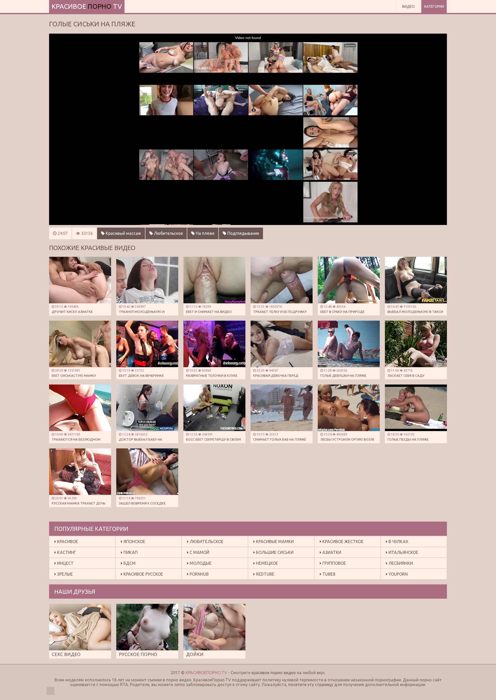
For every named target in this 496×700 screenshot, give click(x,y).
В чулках (398, 541)
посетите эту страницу (310, 684)
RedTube (264, 574)
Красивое (67, 541)
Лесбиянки (400, 563)
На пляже (204, 233)
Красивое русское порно (142, 575)
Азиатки (331, 552)
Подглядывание (242, 233)
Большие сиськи (274, 552)
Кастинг (66, 552)
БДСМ (129, 563)
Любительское (168, 233)
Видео (408, 6)
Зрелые (64, 574)
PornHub (199, 574)
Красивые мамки (274, 541)
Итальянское (403, 552)
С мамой (199, 552)
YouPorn (398, 574)
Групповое (333, 563)
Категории (434, 6)
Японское (133, 541)
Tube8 (328, 574)
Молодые (200, 563)
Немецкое (266, 563)
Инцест (65, 563)
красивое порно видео (273, 672)
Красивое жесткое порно (341, 543)
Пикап (130, 552)
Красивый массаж (123, 233)
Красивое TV (87, 6)
